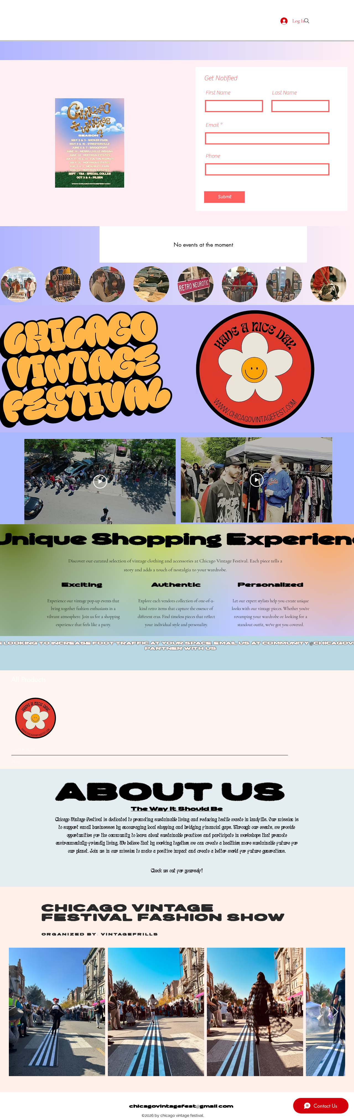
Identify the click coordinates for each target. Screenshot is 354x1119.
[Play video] (100, 482)
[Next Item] (335, 1012)
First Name (217, 92)
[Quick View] (34, 718)
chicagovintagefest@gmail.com (181, 1106)
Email (212, 125)
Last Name (284, 92)
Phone (212, 156)
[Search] (307, 21)
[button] (19, 284)
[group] (165, 729)
